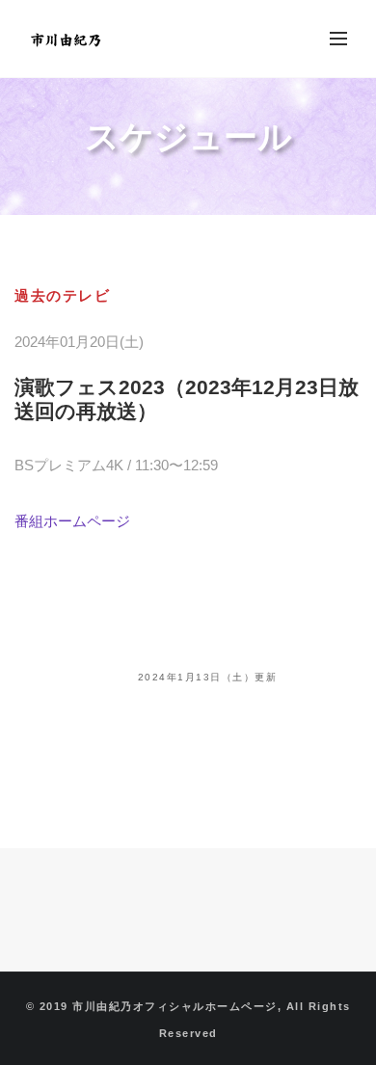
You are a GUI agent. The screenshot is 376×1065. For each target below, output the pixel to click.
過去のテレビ (62, 295)
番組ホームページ (72, 521)
